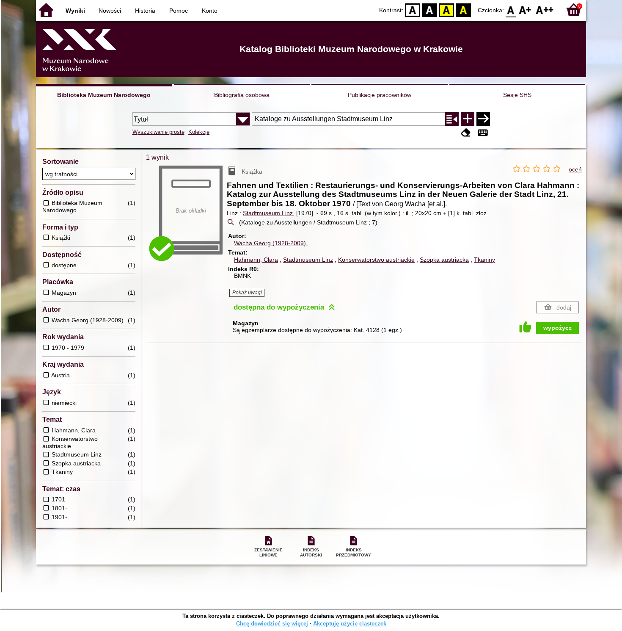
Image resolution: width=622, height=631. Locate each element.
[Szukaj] (483, 119)
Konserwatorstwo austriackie (376, 259)
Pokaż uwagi (247, 292)
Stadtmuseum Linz (268, 213)
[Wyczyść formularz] (466, 132)
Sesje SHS (517, 94)
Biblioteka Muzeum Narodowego (104, 94)
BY (463, 9)
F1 (525, 9)
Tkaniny (484, 259)
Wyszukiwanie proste (158, 132)
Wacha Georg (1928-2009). (271, 243)
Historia (145, 10)
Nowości (110, 10)
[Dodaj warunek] (467, 119)
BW (429, 9)
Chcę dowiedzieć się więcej (272, 623)
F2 (545, 9)
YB (446, 9)
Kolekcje (198, 132)
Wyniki (75, 10)
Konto (209, 10)
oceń (575, 169)
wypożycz (557, 327)
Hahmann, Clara (256, 259)
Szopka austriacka (444, 259)
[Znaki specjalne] (483, 132)
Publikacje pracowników (379, 94)
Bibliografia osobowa (242, 94)
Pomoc (178, 10)
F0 (511, 9)
